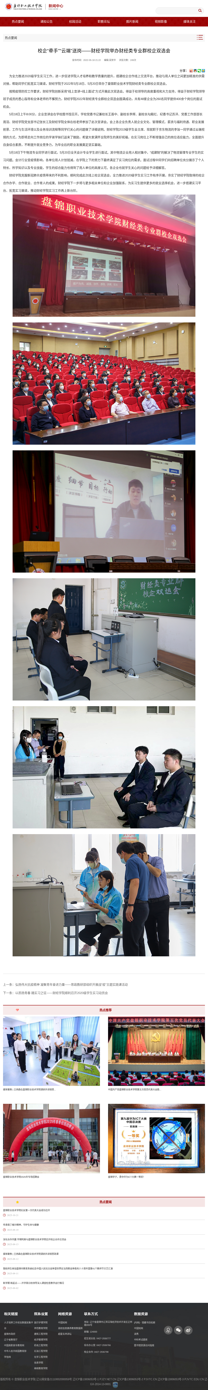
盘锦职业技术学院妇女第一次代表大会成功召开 (26, 1210)
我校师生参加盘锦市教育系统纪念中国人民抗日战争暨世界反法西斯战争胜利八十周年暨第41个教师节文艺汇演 (58, 1268)
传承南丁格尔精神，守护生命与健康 (21, 1225)
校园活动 (75, 21)
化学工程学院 (41, 1357)
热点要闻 (18, 21)
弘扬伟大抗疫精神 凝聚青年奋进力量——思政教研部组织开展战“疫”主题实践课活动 (71, 984)
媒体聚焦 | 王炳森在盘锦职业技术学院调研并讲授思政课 (30, 1254)
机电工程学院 (41, 1345)
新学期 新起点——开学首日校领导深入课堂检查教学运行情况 (33, 1283)
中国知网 (62, 1322)
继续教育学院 (41, 1368)
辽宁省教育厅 (10, 1339)
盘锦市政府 (9, 1334)
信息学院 (38, 1362)
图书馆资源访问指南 (144, 1345)
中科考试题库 (140, 1339)
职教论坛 (104, 21)
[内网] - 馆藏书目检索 (144, 1322)
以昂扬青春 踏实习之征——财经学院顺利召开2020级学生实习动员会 (61, 993)
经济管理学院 (41, 1339)
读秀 (136, 1334)
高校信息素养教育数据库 (70, 1328)
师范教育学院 (41, 1328)
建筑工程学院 (41, 1334)
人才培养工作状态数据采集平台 (18, 1325)
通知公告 (46, 21)
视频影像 (161, 21)
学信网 (7, 1357)
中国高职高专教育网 (14, 1345)
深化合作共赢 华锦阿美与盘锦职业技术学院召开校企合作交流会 (34, 1239)
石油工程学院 (41, 1351)
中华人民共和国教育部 (15, 1351)
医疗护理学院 (41, 1322)
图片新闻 (132, 21)
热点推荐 (106, 1010)
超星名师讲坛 (65, 1334)
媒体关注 (189, 21)
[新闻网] (34, 7)
